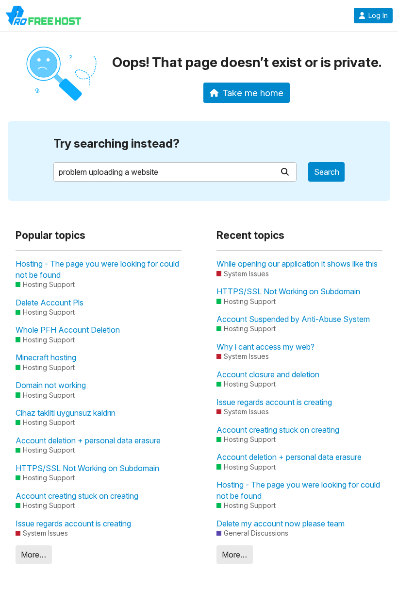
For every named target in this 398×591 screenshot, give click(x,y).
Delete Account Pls (49, 302)
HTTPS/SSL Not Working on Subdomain (87, 468)
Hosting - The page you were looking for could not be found (97, 269)
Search (326, 172)
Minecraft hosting (46, 357)
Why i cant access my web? (265, 347)
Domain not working (51, 385)
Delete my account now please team (280, 523)
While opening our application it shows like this (297, 264)
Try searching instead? (116, 143)
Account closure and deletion (267, 374)
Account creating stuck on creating (77, 496)
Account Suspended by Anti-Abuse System (293, 319)
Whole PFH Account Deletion (68, 330)
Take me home (252, 92)
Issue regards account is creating (73, 523)
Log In (378, 15)
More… (33, 554)
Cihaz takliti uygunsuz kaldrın (66, 413)
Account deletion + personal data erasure (88, 440)
